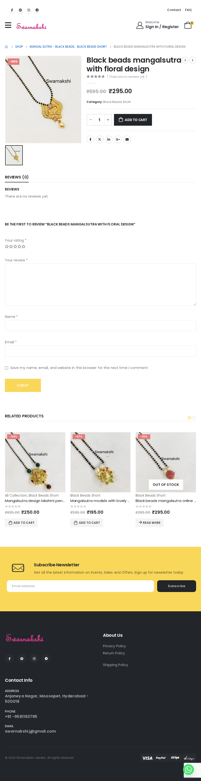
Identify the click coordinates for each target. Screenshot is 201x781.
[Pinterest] (20, 10)
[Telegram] (37, 10)
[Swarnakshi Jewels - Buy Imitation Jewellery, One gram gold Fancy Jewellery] (32, 26)
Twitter (100, 139)
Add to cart (136, 119)
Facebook (90, 139)
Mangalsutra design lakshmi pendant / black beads (51, 500)
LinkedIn (109, 139)
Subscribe (177, 586)
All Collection (16, 495)
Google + (118, 139)
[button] (189, 417)
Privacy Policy (114, 646)
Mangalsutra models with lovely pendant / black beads (119, 500)
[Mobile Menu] (9, 25)
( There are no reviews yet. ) (127, 77)
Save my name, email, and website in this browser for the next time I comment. (79, 367)
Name (11, 316)
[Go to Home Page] (6, 47)
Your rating (15, 240)
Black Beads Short (117, 102)
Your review (16, 260)
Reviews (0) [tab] (17, 177)
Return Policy (114, 653)
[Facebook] (12, 10)
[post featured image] (35, 462)
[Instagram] (28, 10)
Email (127, 139)
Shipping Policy (115, 664)
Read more (152, 523)
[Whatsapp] (188, 769)
